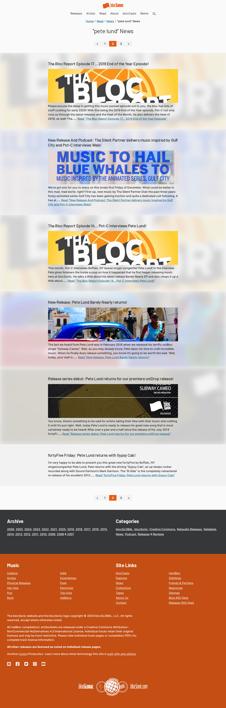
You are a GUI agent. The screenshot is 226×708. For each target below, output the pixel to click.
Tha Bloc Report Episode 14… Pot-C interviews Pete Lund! (97, 225)
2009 (51, 534)
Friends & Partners (181, 583)
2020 (62, 529)
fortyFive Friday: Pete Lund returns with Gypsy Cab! (92, 455)
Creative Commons (162, 529)
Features (121, 578)
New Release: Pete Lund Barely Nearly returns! (87, 302)
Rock (10, 598)
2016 (95, 529)
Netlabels (210, 529)
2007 (70, 534)
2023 (36, 529)
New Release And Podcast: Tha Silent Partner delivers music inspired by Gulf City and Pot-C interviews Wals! (113, 142)
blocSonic (141, 529)
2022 (45, 529)
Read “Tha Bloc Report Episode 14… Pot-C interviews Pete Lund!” (111, 280)
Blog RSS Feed (178, 598)
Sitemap (174, 593)
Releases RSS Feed (181, 602)
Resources (176, 588)
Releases (144, 534)
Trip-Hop (66, 593)
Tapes (120, 593)
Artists (11, 578)
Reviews (158, 534)
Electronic (66, 588)
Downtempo (68, 578)
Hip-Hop (13, 588)
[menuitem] (154, 13)
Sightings (175, 578)
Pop (9, 593)
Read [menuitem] (102, 13)
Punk (63, 583)
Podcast (130, 534)
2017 (87, 529)
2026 (10, 529)
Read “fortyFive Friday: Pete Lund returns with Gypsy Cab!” (135, 475)
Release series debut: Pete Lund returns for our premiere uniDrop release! (111, 378)
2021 (53, 529)
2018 (79, 529)
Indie (63, 573)
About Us (122, 598)
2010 (43, 534)
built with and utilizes (121, 654)
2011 (35, 534)
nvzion (23, 654)
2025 (19, 529)
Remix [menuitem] (144, 13)
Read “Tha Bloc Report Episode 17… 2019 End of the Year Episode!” (122, 118)
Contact (121, 602)
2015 (103, 529)
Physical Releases (19, 583)
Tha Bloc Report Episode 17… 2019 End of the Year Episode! (98, 63)
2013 (18, 534)
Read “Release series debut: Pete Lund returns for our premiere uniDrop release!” (116, 434)
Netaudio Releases (189, 529)
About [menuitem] (114, 13)
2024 (27, 529)
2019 (70, 529)
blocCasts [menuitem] (129, 13)
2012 (27, 534)
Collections (123, 588)
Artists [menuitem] (90, 13)
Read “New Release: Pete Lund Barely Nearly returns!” (114, 357)
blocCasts (122, 573)
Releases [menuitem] (76, 13)
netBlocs (66, 598)
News (119, 534)
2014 (10, 534)
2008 (60, 534)
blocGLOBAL (124, 529)
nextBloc (174, 573)
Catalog (12, 573)
